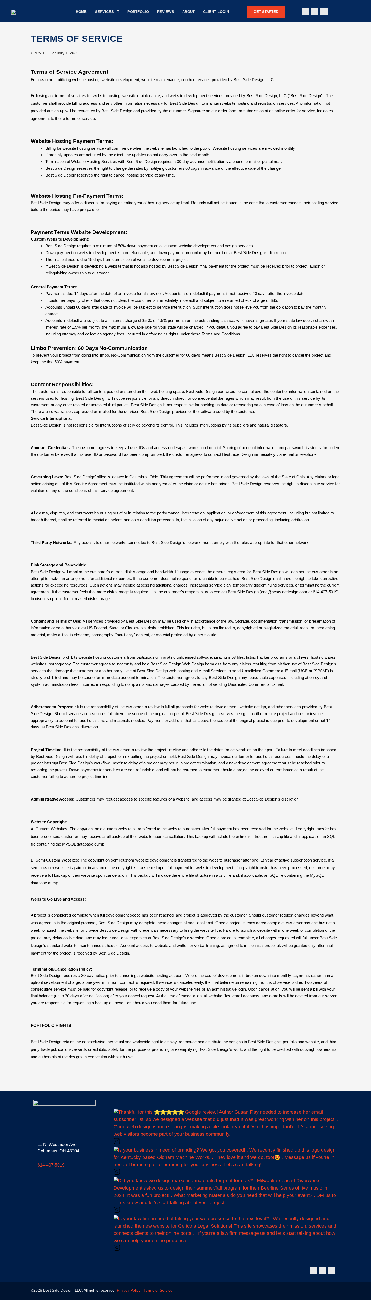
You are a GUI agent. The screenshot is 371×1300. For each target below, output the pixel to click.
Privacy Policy (128, 1290)
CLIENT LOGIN (216, 12)
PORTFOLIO (138, 12)
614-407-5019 (51, 1165)
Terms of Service (158, 1290)
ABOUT (188, 12)
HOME (81, 12)
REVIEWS (165, 12)
